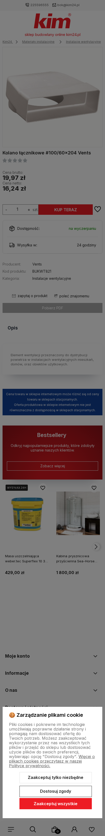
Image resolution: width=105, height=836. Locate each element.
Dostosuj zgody (55, 791)
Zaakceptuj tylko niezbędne (55, 777)
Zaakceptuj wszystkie (55, 803)
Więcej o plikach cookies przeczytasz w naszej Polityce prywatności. (52, 761)
